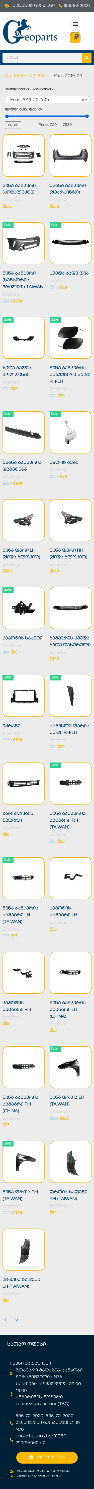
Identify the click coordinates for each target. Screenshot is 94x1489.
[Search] (86, 58)
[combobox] (47, 99)
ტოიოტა (39, 76)
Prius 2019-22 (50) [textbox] (45, 100)
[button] (75, 23)
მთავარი (14, 76)
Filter (13, 125)
